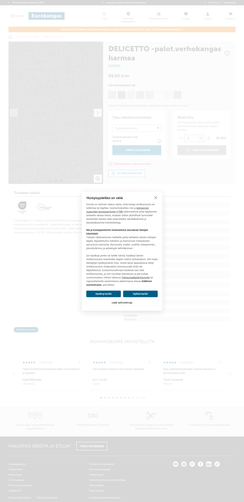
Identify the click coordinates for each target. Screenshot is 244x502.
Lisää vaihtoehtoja (122, 302)
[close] (155, 197)
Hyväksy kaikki (103, 293)
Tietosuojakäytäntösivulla (136, 277)
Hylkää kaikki (140, 293)
